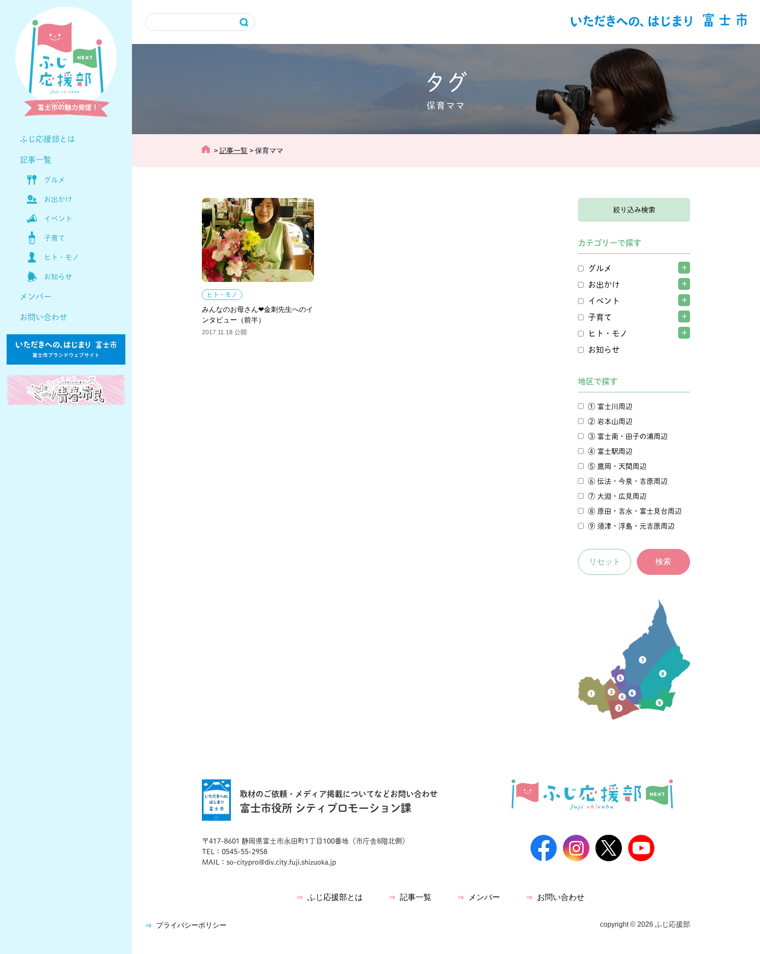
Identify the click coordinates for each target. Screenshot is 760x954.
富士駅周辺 (614, 451)
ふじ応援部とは (47, 139)
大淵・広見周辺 (622, 496)
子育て (54, 237)
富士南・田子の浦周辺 (632, 436)
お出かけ (58, 199)
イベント (58, 218)
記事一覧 (35, 160)
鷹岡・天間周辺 (622, 466)
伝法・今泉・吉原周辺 (632, 481)
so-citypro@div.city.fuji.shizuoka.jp (281, 862)
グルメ (54, 179)
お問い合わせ (43, 317)
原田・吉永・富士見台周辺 (639, 511)
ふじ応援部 (672, 924)
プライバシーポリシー (191, 925)
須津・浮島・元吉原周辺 (636, 526)
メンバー (35, 296)
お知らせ (58, 276)
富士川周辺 (614, 406)
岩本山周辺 (614, 421)
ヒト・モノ (61, 257)
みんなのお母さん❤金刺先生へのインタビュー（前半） (257, 315)
